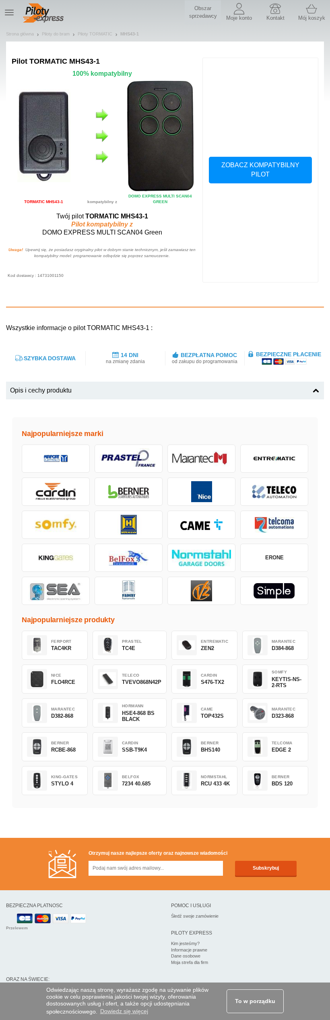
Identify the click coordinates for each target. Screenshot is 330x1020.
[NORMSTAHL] (201, 558)
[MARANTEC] (201, 459)
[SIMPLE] (274, 591)
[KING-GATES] (56, 558)
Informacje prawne (189, 949)
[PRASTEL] (129, 459)
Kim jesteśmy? (185, 943)
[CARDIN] (56, 492)
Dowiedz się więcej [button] (124, 1011)
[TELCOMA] (274, 525)
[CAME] (201, 525)
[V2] (201, 591)
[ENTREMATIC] (274, 459)
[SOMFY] (56, 525)
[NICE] (201, 492)
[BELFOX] (129, 558)
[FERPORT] (56, 459)
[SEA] (56, 591)
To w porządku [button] (255, 1001)
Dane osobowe (185, 956)
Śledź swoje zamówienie (195, 916)
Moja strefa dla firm (189, 962)
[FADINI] (129, 591)
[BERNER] (129, 492)
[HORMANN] (129, 525)
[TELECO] (274, 492)
